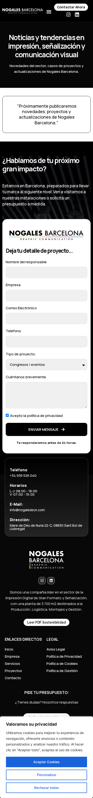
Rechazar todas (46, 788)
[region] (46, 757)
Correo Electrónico (21, 307)
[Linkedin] (77, 14)
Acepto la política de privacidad (36, 415)
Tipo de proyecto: (21, 354)
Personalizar (46, 775)
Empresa (13, 284)
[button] (49, 12)
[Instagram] (68, 14)
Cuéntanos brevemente (26, 376)
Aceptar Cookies (46, 762)
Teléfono (13, 330)
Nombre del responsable (26, 261)
